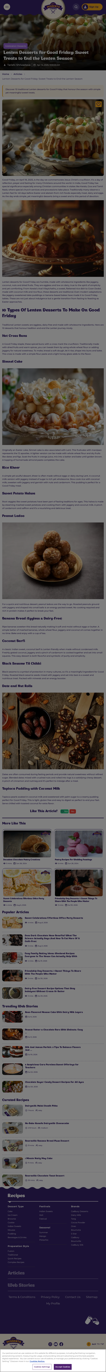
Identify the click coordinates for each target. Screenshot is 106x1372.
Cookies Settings (42, 1367)
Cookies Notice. (37, 1361)
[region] (53, 1360)
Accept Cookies (62, 1367)
